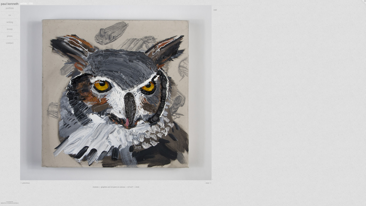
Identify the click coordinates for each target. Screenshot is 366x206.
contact (9, 43)
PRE (31, 3)
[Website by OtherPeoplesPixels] (362, 4)
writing (9, 22)
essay (10, 29)
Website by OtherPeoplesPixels (10, 203)
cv (10, 15)
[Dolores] (116, 92)
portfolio (10, 8)
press (9, 36)
